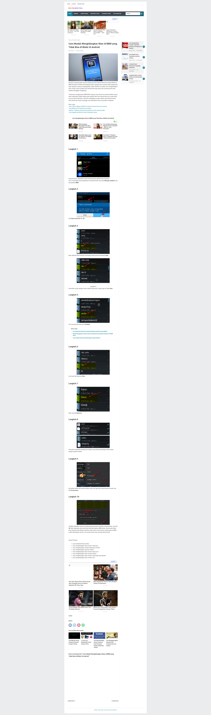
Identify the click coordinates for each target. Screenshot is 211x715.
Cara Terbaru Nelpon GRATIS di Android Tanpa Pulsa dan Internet (88, 106)
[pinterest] (78, 625)
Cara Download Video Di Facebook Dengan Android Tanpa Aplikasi (90, 331)
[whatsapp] (83, 625)
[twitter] (74, 625)
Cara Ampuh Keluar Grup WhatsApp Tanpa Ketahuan (86, 338)
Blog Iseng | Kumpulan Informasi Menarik (107, 710)
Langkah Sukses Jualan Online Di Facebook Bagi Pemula (135, 77)
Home (68, 4)
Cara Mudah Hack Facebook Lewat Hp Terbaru (134, 56)
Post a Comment (79, 50)
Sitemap (74, 4)
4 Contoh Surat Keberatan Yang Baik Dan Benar (134, 65)
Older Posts (115, 700)
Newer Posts (71, 700)
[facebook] (70, 625)
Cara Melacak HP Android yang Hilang (80, 108)
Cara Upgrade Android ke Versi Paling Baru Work (83, 112)
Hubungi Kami (80, 4)
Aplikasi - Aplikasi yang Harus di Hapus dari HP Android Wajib (87, 110)
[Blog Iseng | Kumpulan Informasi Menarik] (75, 8)
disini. (70, 180)
